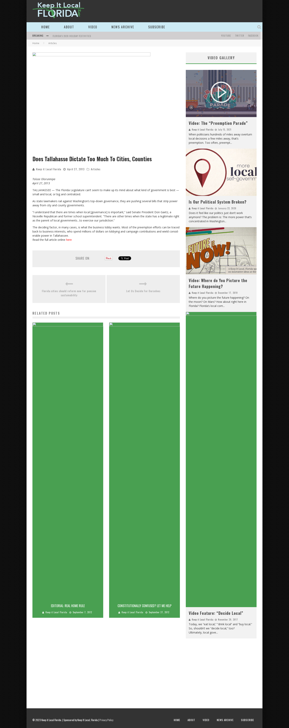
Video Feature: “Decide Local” (216, 613)
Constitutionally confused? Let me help (144, 605)
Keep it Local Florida (48, 169)
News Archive (122, 27)
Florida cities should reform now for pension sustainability (69, 293)
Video (92, 27)
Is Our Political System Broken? (218, 202)
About (69, 27)
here (69, 240)
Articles (95, 169)
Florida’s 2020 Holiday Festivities (72, 36)
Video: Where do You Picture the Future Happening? (218, 283)
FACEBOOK (253, 35)
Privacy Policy (106, 720)
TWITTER (239, 35)
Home (45, 27)
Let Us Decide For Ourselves (143, 291)
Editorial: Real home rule (68, 605)
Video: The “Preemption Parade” (218, 123)
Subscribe (156, 27)
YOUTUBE (226, 35)
